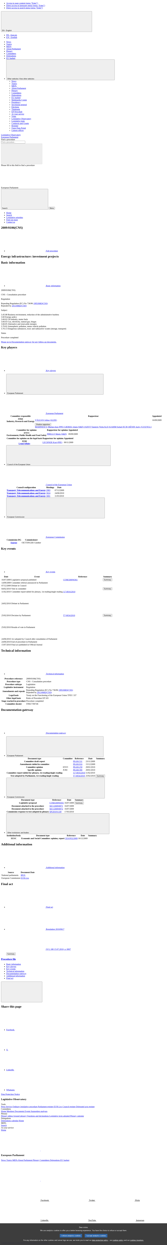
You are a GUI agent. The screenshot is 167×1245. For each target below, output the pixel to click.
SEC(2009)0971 (56, 806)
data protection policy (100, 1240)
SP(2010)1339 (55, 812)
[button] (40, 1150)
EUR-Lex (25, 878)
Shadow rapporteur (43, 424)
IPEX (23, 875)
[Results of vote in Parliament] (82, 636)
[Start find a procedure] (21, 153)
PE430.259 (77, 767)
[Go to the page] (82, 612)
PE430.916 (77, 764)
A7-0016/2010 (69, 592)
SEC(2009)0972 (56, 809)
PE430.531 (77, 761)
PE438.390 (77, 770)
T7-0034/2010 (69, 615)
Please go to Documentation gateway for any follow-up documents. (28, 342)
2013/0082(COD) (19, 306)
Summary (107, 580)
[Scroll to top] (21, 992)
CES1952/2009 (71, 838)
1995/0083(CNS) (40, 303)
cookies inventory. (137, 1240)
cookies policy (118, 1240)
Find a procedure (8, 139)
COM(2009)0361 (70, 580)
